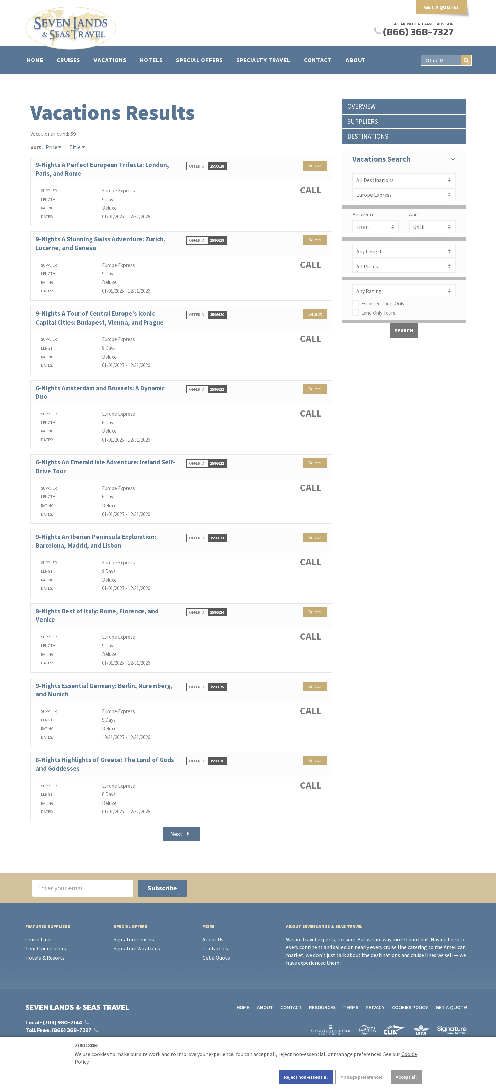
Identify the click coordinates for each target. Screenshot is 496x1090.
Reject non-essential (306, 1077)
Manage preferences (361, 1077)
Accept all (406, 1077)
